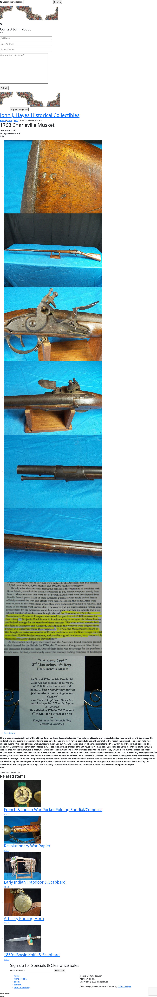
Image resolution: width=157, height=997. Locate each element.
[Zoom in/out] (8, 993)
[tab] (80, 733)
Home (3, 120)
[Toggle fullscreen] (6, 993)
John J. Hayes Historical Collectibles (39, 115)
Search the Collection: (13, 1)
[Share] (3, 993)
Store (9, 120)
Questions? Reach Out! (10, 772)
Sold (16, 120)
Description (9, 733)
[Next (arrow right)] (3, 996)
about (17, 981)
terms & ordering (22, 987)
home (16, 976)
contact (17, 984)
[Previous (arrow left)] (1, 996)
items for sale (20, 978)
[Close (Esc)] (1, 993)
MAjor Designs (124, 986)
